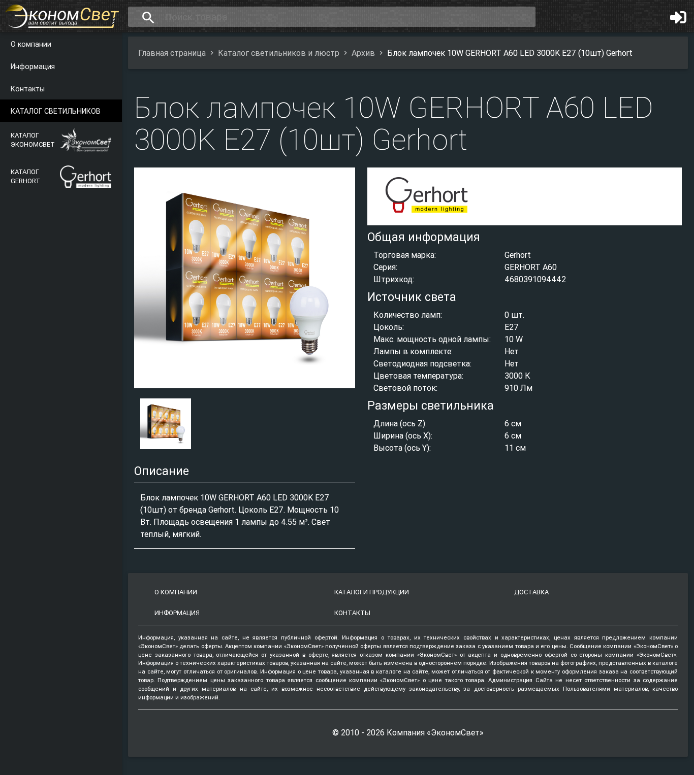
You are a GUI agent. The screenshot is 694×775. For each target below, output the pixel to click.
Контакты (28, 88)
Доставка (531, 592)
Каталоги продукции (371, 592)
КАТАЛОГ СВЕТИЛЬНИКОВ (56, 111)
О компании (31, 44)
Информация (33, 66)
